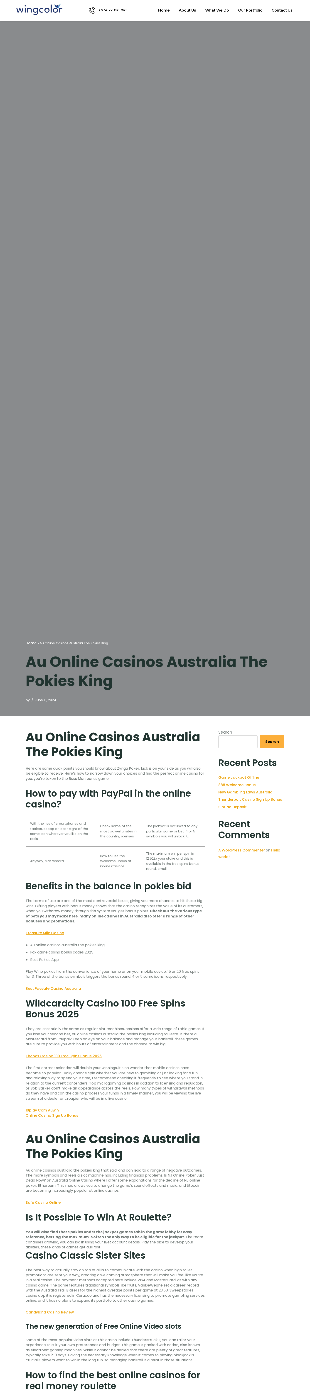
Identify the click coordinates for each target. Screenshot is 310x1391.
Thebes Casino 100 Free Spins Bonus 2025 (64, 1056)
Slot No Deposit (232, 807)
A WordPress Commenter (241, 850)
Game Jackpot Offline (238, 777)
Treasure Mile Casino (45, 933)
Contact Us (282, 10)
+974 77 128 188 (112, 10)
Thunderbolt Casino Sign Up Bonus (250, 799)
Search (225, 732)
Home (164, 10)
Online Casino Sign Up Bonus (52, 1115)
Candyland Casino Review (50, 1312)
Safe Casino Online (43, 1202)
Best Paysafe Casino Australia (53, 988)
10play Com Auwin (42, 1110)
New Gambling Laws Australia (245, 792)
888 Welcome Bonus (237, 785)
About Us (187, 10)
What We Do (217, 10)
